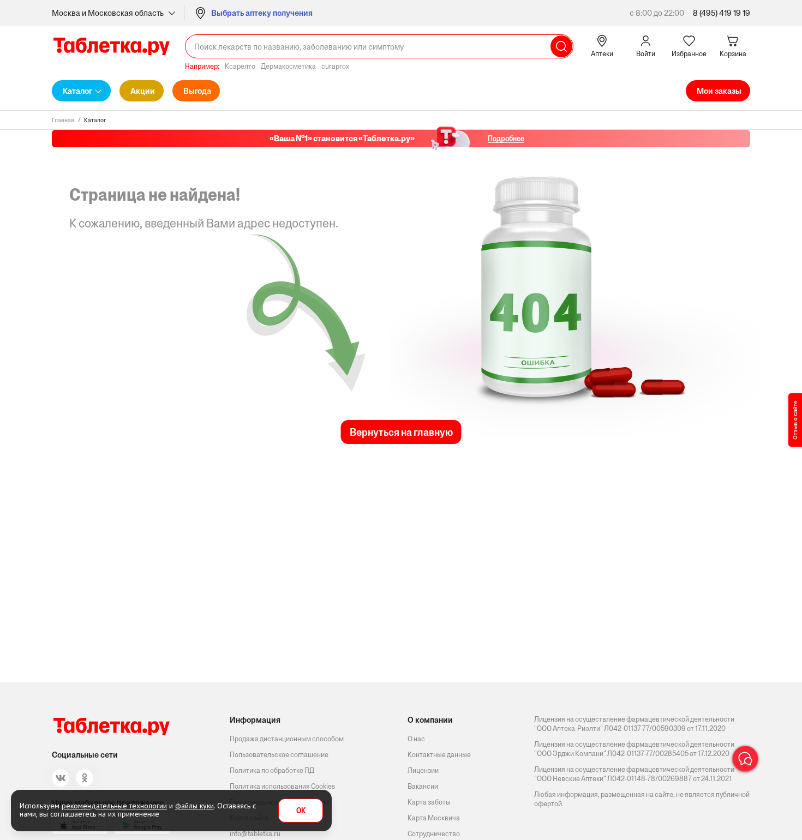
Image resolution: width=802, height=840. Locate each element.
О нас (416, 738)
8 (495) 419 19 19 (721, 13)
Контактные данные (439, 754)
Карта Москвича (434, 818)
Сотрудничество (434, 833)
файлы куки (194, 806)
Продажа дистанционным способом (287, 738)
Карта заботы (429, 802)
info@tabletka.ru (255, 833)
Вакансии (423, 786)
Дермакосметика (288, 66)
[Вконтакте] (60, 778)
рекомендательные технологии (114, 806)
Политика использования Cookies (282, 786)
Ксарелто (240, 66)
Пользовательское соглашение (279, 754)
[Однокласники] (84, 778)
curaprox (335, 66)
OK (301, 810)
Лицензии (423, 770)
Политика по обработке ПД (272, 770)
